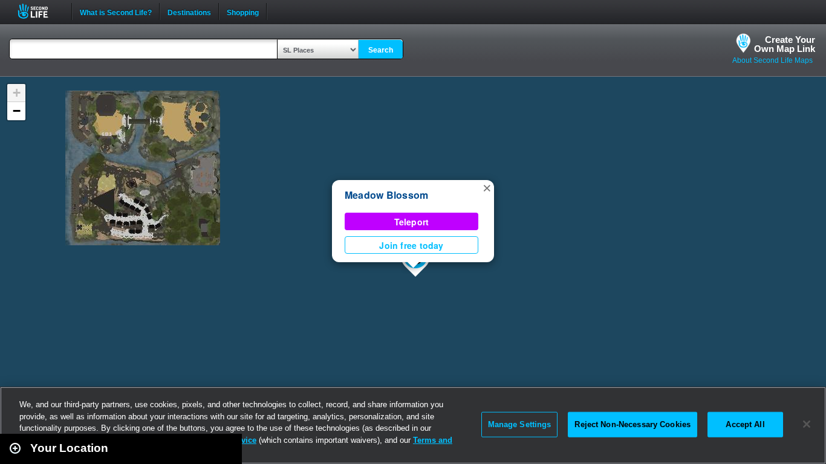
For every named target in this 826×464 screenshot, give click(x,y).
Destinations (189, 11)
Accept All (745, 424)
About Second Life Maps (772, 60)
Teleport (411, 222)
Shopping (243, 11)
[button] (487, 187)
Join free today (411, 245)
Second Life (39, 11)
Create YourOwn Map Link (784, 44)
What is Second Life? (116, 11)
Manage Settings (519, 424)
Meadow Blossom (386, 195)
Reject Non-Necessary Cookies (632, 424)
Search (380, 50)
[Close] (806, 424)
